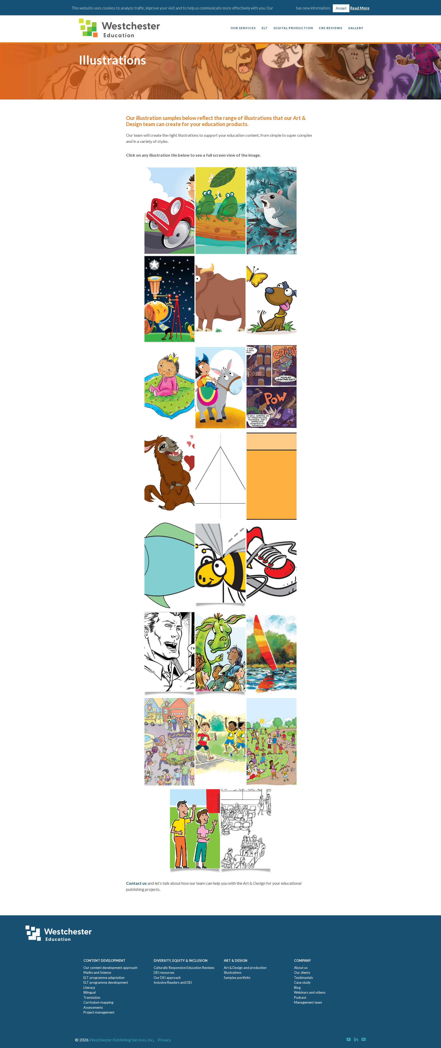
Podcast (300, 997)
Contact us (136, 883)
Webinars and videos (309, 992)
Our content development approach (110, 968)
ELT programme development (105, 982)
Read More (360, 8)
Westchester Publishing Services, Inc (121, 1039)
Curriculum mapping (98, 1002)
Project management (98, 1012)
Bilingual (89, 992)
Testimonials (303, 978)
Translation (91, 997)
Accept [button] (341, 8)
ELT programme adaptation (104, 978)
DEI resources (164, 972)
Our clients (302, 972)
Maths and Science (97, 972)
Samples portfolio (237, 978)
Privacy (164, 1039)
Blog (297, 987)
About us (301, 968)
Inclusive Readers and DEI (173, 982)
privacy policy (284, 8)
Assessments (93, 1007)
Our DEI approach (167, 978)
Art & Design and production (245, 968)
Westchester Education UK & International (121, 28)
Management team (308, 1002)
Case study (302, 982)
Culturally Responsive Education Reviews (184, 968)
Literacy (89, 987)
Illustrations (232, 972)
